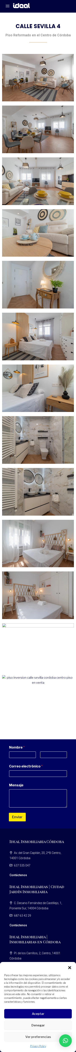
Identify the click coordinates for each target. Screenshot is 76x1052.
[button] (70, 967)
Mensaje (16, 785)
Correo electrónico (26, 766)
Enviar (17, 817)
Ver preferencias (38, 1037)
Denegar (38, 1025)
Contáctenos (18, 875)
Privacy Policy (38, 1046)
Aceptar (38, 1014)
